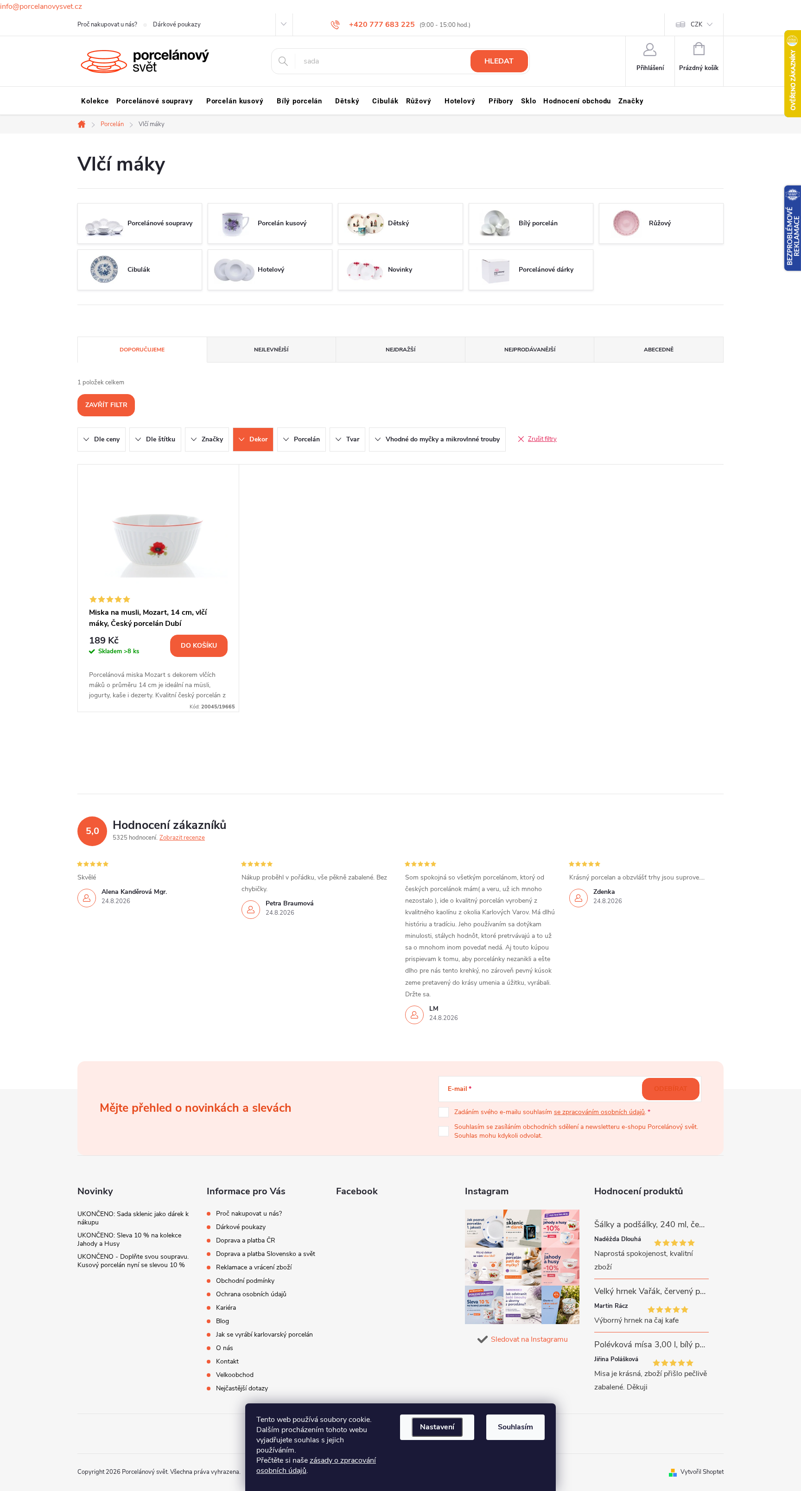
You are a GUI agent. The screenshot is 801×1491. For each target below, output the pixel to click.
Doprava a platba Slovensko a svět (265, 1253)
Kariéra (226, 1307)
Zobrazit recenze (182, 838)
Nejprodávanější (529, 349)
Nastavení (437, 1427)
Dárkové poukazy (177, 24)
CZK (696, 24)
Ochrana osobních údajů (251, 1294)
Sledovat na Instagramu (529, 1339)
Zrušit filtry (542, 439)
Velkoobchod (235, 1374)
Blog (222, 1321)
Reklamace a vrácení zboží (254, 1267)
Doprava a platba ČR (245, 1240)
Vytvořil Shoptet (702, 1472)
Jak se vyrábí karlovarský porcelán (264, 1334)
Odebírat (670, 1088)
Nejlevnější (271, 349)
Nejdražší (400, 349)
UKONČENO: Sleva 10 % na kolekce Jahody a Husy (129, 1239)
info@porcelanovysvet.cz (41, 6)
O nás (224, 1348)
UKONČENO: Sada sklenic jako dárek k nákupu (133, 1218)
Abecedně (659, 349)
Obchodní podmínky (245, 1280)
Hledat (499, 61)
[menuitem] (95, 101)
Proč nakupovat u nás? (107, 24)
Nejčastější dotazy (242, 1388)
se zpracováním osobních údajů (599, 1112)
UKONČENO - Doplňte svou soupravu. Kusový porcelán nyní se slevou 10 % (133, 1260)
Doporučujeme (142, 349)
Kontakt (227, 1361)
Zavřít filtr (106, 405)
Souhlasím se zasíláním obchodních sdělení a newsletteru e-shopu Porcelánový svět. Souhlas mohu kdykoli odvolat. (576, 1131)
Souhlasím (515, 1427)
